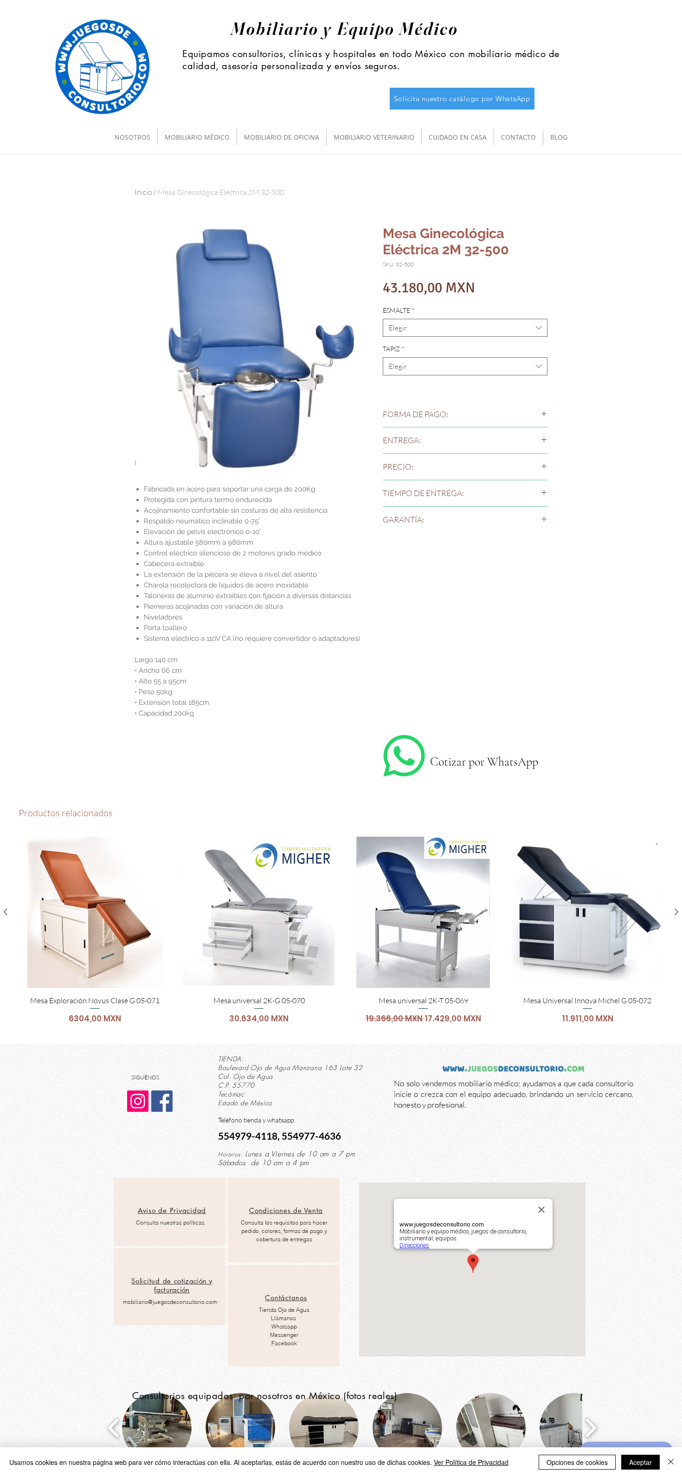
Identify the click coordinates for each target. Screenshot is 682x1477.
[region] (169, 1212)
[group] (341, 936)
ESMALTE (399, 310)
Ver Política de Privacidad (471, 1462)
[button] (157, 1428)
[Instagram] (137, 1101)
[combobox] (465, 328)
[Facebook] (162, 1101)
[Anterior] (5, 911)
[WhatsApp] (404, 756)
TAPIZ (394, 349)
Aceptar (640, 1462)
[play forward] (590, 1428)
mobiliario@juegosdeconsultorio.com (170, 1301)
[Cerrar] (670, 1462)
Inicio (143, 192)
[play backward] (113, 1428)
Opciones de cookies (577, 1462)
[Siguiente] (676, 911)
